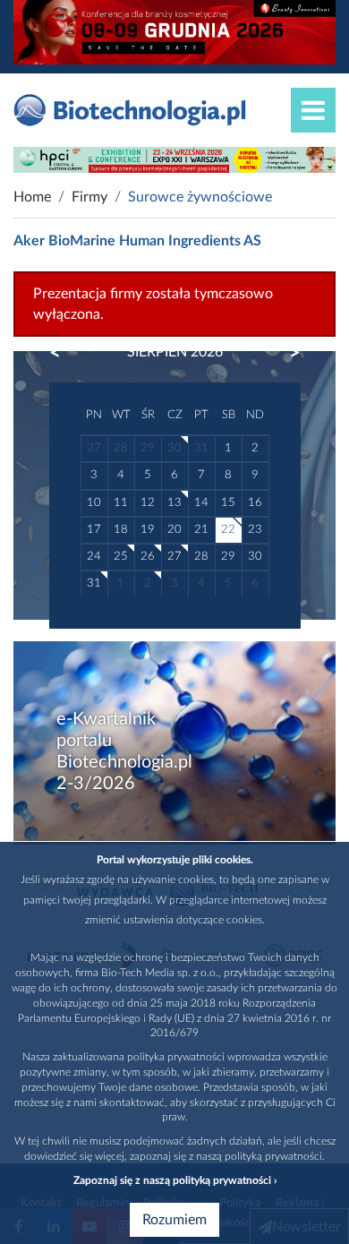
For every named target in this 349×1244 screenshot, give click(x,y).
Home (32, 197)
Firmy (89, 197)
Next (286, 353)
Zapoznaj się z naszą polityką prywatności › (175, 1180)
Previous (63, 353)
